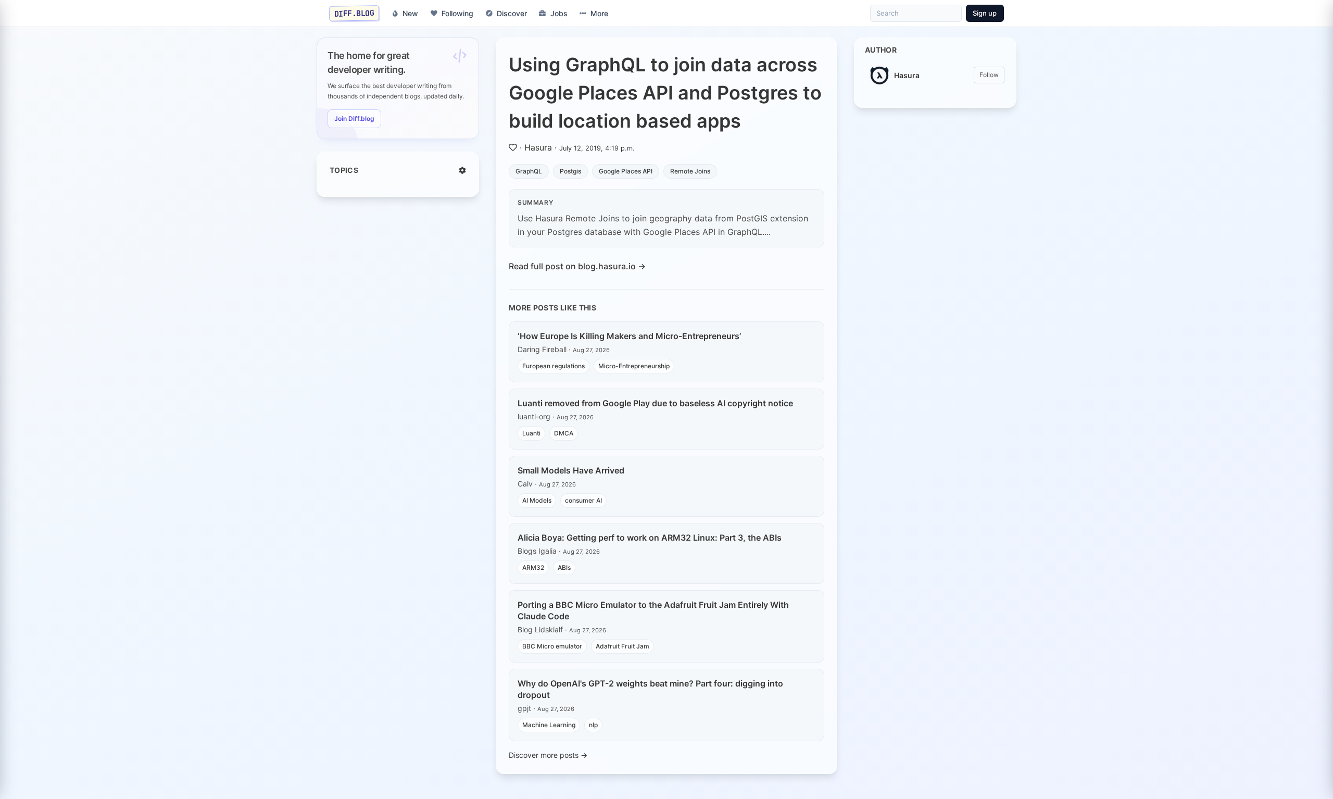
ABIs (564, 567)
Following (457, 13)
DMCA (563, 433)
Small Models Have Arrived (571, 470)
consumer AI (583, 500)
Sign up (985, 13)
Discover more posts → (548, 755)
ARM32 (533, 567)
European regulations (553, 366)
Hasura (538, 147)
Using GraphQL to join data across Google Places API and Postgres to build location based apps (665, 92)
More (599, 13)
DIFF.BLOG (354, 13)
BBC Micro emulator (552, 646)
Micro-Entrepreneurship (634, 366)
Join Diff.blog (354, 118)
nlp (593, 725)
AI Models (536, 500)
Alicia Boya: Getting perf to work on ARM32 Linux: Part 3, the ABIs (650, 537)
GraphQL (528, 171)
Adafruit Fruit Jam (622, 646)
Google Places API (625, 171)
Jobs (559, 13)
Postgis (570, 171)
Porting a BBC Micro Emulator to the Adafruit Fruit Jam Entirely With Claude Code (653, 610)
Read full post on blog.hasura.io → (577, 266)
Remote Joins (690, 171)
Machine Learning (548, 725)
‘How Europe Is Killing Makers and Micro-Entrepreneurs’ (629, 336)
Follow (989, 75)
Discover (512, 13)
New (410, 13)
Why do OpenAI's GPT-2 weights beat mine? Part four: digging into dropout (650, 689)
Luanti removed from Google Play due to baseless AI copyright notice (655, 403)
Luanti (531, 433)
